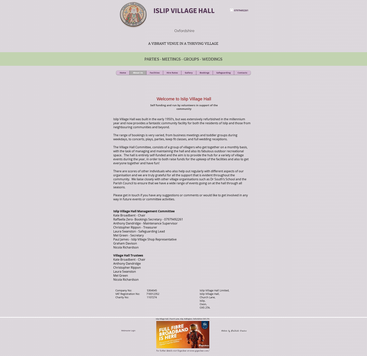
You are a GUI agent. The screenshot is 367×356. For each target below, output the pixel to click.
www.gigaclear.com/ (199, 350)
